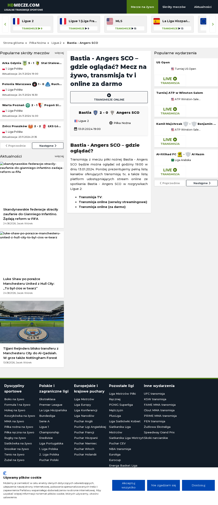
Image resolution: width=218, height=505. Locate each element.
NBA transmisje (120, 449)
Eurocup (115, 460)
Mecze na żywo (142, 7)
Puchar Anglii (83, 421)
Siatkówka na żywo (18, 443)
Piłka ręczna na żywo (19, 432)
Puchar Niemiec (85, 443)
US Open (163, 62)
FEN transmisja (154, 421)
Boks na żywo (14, 399)
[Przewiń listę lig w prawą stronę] (212, 24)
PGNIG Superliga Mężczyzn (121, 407)
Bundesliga (47, 415)
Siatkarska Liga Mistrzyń (126, 438)
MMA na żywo (14, 421)
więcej (59, 52)
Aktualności (203, 7)
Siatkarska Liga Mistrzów (120, 429)
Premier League (50, 404)
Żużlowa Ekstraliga (157, 426)
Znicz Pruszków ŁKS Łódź (32, 126)
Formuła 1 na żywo (17, 404)
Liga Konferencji (85, 410)
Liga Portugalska (51, 443)
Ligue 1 (44, 426)
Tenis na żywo (14, 454)
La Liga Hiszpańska (53, 410)
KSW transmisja (155, 399)
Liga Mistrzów (84, 399)
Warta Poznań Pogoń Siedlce (32, 105)
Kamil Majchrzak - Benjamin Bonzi (186, 123)
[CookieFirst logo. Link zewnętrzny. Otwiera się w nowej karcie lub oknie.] (4, 473)
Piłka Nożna (120, 123)
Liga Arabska (182, 160)
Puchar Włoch (84, 449)
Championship (49, 432)
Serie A (44, 421)
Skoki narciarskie (156, 438)
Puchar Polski (49, 460)
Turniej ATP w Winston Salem (179, 92)
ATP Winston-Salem (187, 99)
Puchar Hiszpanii (86, 438)
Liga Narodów (84, 415)
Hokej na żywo (14, 410)
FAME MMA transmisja (160, 404)
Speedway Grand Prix (159, 432)
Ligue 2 (83, 120)
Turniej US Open (185, 68)
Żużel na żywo (14, 460)
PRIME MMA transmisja (160, 415)
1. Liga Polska (14, 68)
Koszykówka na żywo (19, 415)
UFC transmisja (154, 393)
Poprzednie (16, 145)
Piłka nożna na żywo (18, 426)
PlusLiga (115, 415)
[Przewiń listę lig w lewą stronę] (5, 24)
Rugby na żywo (15, 438)
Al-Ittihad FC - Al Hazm (180, 154)
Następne (46, 145)
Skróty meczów (174, 7)
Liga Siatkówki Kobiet (125, 421)
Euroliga (114, 454)
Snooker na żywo (16, 449)
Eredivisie (46, 438)
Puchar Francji (84, 432)
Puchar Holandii (85, 454)
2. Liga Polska (49, 454)
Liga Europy (82, 404)
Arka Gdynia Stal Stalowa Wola (32, 63)
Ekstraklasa (47, 399)
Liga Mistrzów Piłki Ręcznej (122, 396)
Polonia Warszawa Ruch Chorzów (32, 84)
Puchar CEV (117, 443)
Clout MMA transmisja (159, 410)
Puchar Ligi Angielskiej (90, 426)
